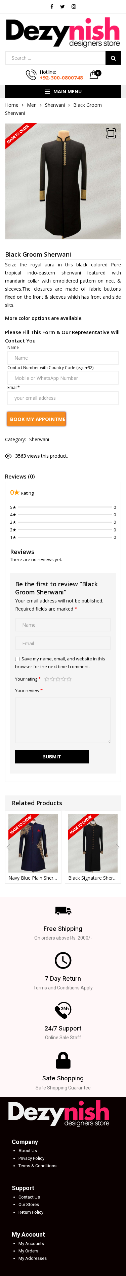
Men (32, 105)
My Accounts (31, 1243)
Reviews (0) (20, 476)
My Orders (28, 1250)
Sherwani (55, 105)
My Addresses (32, 1258)
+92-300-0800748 (61, 77)
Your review (29, 690)
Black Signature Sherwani (93, 878)
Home (11, 105)
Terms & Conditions (37, 1165)
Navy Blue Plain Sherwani (33, 878)
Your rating (28, 679)
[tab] (20, 477)
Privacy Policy (31, 1158)
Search (113, 58)
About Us (27, 1150)
